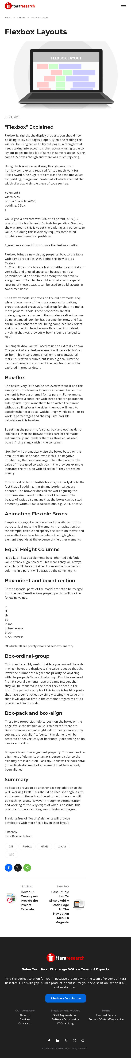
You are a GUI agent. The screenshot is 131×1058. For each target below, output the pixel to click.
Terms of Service (106, 1015)
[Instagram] (74, 1040)
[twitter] (66, 1040)
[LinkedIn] (57, 1040)
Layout (62, 846)
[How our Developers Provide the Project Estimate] (23, 898)
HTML (44, 846)
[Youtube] (83, 1040)
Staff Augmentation (65, 1015)
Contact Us (25, 1023)
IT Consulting (65, 1023)
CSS (11, 846)
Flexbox (27, 846)
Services (25, 1019)
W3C (11, 854)
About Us (25, 1015)
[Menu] (123, 6)
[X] (18, 868)
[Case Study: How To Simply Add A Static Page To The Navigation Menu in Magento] (66, 905)
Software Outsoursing (65, 1019)
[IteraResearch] (20, 6)
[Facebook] (8, 868)
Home (8, 17)
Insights (21, 17)
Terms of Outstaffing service (106, 1019)
